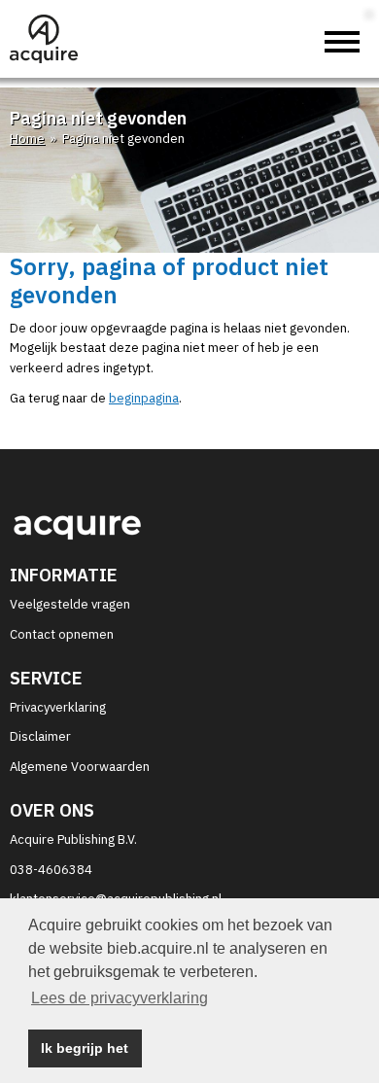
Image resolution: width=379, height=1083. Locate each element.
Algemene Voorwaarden (80, 766)
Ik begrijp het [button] (84, 1048)
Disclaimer (40, 736)
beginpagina (144, 398)
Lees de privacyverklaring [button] (119, 998)
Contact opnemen (62, 634)
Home (27, 138)
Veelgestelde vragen (70, 604)
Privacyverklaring (58, 707)
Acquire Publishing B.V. (73, 839)
